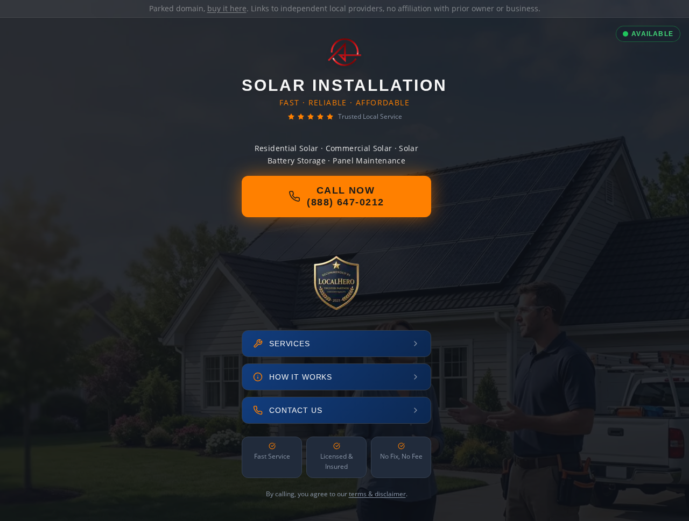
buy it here (227, 8)
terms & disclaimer (377, 493)
